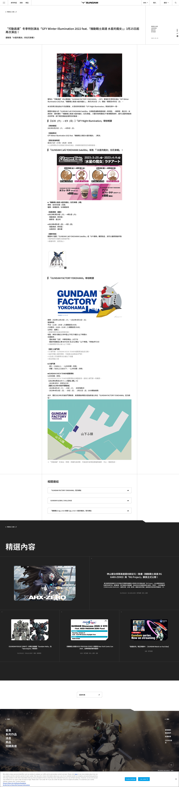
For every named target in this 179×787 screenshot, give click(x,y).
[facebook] (177, 36)
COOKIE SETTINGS (169, 741)
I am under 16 (144, 779)
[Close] (176, 779)
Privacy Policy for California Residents (14, 783)
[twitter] (177, 33)
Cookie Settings (130, 779)
